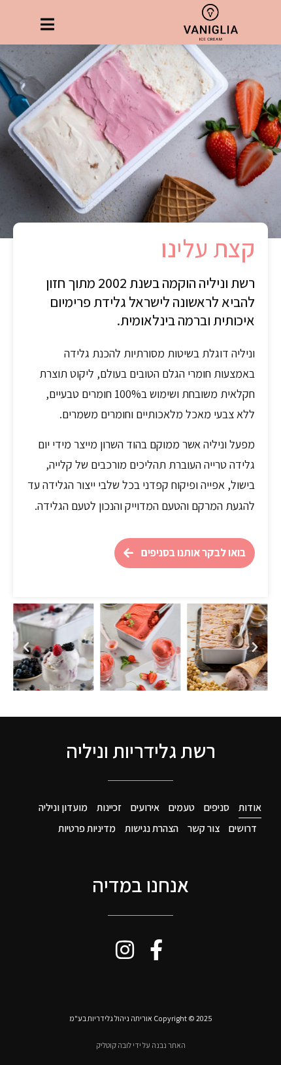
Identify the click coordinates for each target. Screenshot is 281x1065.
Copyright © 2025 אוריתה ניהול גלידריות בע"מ (140, 1018)
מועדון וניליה (63, 807)
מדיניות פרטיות (87, 828)
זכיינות (109, 807)
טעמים (182, 807)
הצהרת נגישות (151, 828)
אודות (250, 807)
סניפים (216, 807)
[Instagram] (124, 949)
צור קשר (204, 828)
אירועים (145, 807)
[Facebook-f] (156, 949)
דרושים (243, 828)
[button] (254, 647)
